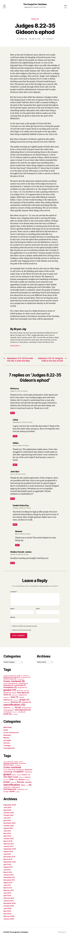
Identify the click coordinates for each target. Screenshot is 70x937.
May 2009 (7, 911)
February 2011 (8, 890)
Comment (13, 591)
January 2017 (8, 846)
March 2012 (7, 872)
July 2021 (7, 818)
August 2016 (8, 851)
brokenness (25, 677)
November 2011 (9, 880)
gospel (9, 689)
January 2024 (8, 813)
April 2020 (7, 836)
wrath (7, 714)
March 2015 (7, 859)
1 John (5, 675)
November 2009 (9, 903)
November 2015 (9, 857)
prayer (24, 699)
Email (38, 609)
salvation (26, 702)
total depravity (23, 710)
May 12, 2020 (36, 39)
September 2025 (9, 805)
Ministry (6, 738)
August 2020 (8, 828)
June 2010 (7, 893)
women (15, 712)
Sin (18, 707)
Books (5, 730)
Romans (16, 702)
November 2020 (9, 823)
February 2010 (8, 898)
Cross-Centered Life (11, 732)
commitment (20, 679)
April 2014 (7, 864)
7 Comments (49, 39)
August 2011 (8, 882)
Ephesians (8, 685)
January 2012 (8, 875)
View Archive (15, 346)
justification (6, 697)
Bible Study (7, 727)
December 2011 (9, 877)
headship (26, 690)
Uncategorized (9, 748)
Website (12, 617)
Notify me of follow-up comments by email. (24, 626)
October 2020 (8, 826)
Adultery (19, 675)
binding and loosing (11, 677)
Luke (21, 697)
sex (12, 707)
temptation (26, 708)
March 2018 (7, 841)
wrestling (15, 714)
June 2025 (7, 807)
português (7, 740)
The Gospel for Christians (35, 4)
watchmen (7, 712)
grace (20, 690)
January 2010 (8, 901)
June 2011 (7, 885)
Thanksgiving (8, 710)
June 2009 (7, 908)
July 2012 (7, 870)
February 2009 (9, 916)
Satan (6, 708)
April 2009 (7, 914)
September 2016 (9, 849)
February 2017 (8, 844)
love (14, 697)
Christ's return (9, 679)
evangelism (10, 687)
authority (25, 675)
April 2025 (7, 810)
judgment (23, 695)
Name (12, 609)
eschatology (20, 685)
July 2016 (7, 854)
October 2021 (8, 815)
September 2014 (9, 862)
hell (14, 693)
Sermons (6, 743)
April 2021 (7, 820)
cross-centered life (10, 683)
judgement (15, 695)
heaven (7, 693)
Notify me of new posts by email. (21, 630)
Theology (35, 19)
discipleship (23, 683)
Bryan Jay (24, 39)
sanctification (14, 704)
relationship (6, 702)
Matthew (7, 700)
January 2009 (8, 919)
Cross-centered (14, 681)
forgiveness (22, 687)
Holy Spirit (23, 692)
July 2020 (7, 831)
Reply (12, 413)
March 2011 (7, 888)
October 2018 (8, 838)
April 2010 (7, 895)
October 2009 (8, 906)
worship (21, 712)
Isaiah (7, 695)
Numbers (16, 700)
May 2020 (7, 833)
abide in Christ (12, 675)
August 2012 (8, 867)
